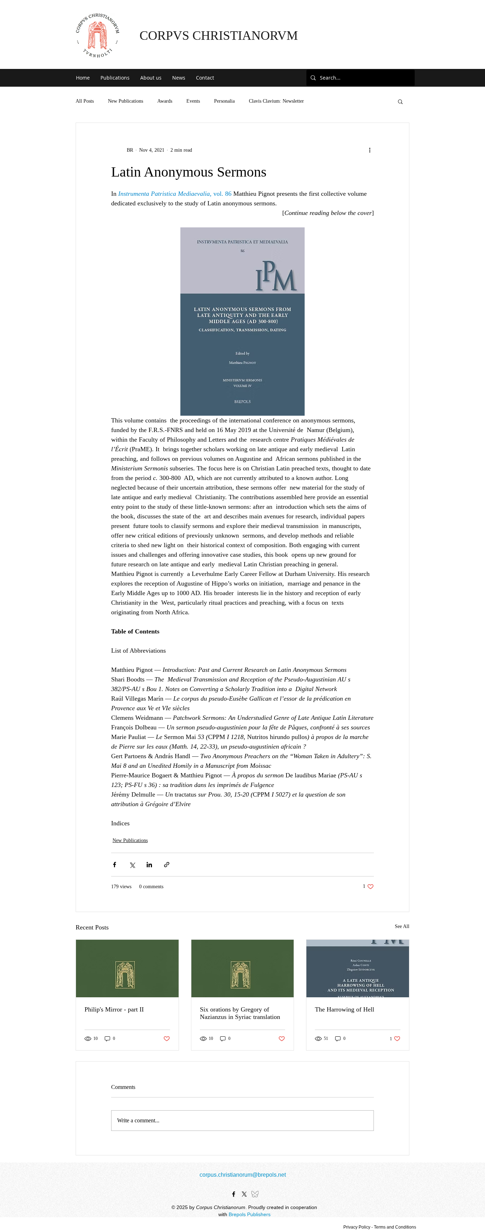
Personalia (224, 101)
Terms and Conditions (395, 1227)
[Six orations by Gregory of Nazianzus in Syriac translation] (242, 968)
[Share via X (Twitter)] (132, 864)
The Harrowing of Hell (344, 1009)
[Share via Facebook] (114, 864)
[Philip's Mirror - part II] (127, 968)
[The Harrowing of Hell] (357, 968)
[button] (115, 77)
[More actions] (369, 150)
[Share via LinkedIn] (149, 864)
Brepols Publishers (250, 1214)
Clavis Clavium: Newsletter (276, 101)
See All (402, 926)
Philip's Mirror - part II (114, 1009)
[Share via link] (166, 864)
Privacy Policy (356, 1227)
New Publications (125, 101)
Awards (164, 101)
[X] (244, 1194)
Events (193, 101)
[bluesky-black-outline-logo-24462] (254, 1194)
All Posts (85, 101)
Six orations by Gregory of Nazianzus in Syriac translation (240, 1013)
